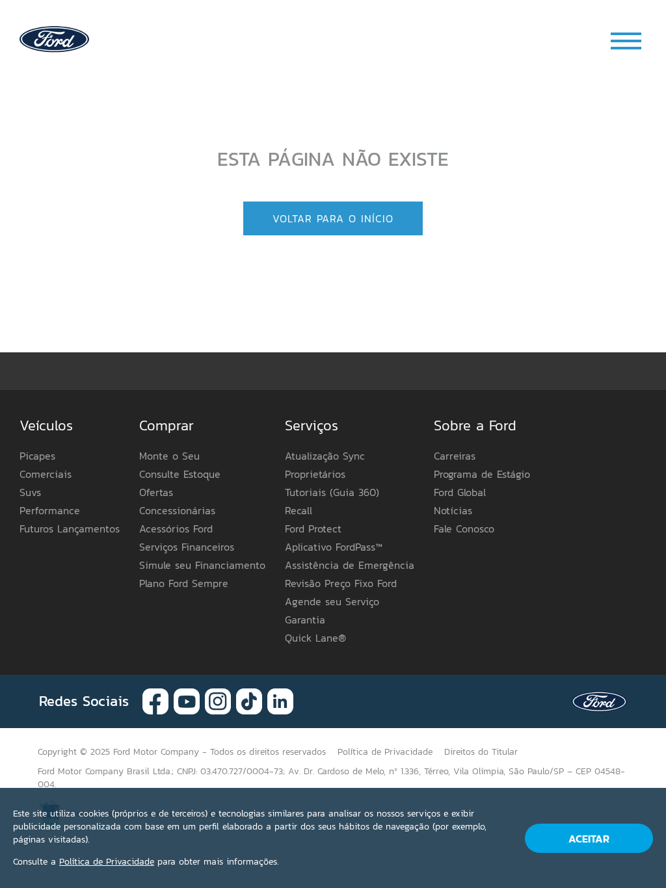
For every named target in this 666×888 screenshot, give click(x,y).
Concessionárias (177, 510)
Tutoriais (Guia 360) (332, 492)
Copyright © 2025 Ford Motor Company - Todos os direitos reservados (182, 752)
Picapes (37, 456)
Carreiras (454, 456)
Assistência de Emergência (349, 565)
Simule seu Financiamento (202, 565)
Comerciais (46, 474)
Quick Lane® (315, 638)
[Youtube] (187, 700)
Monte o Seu (169, 456)
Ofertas (156, 492)
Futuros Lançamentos (70, 528)
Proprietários (315, 474)
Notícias (453, 510)
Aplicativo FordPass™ (333, 547)
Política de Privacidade (106, 861)
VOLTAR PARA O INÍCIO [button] (333, 218)
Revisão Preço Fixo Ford (341, 583)
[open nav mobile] (627, 41)
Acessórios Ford (176, 528)
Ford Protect (313, 528)
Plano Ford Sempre (183, 583)
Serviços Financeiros (186, 547)
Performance (50, 510)
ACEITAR (588, 838)
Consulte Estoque (179, 474)
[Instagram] (218, 700)
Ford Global (460, 492)
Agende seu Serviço (332, 601)
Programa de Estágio (482, 474)
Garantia (305, 619)
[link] (54, 38)
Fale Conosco (464, 528)
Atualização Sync (325, 456)
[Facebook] (155, 700)
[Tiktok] (249, 700)
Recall (298, 510)
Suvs (30, 492)
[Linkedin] (280, 700)
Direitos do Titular (481, 752)
